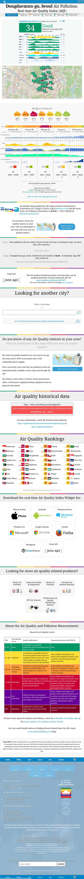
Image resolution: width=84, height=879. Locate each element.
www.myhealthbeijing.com (40, 731)
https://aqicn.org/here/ (42, 251)
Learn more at (66, 226)
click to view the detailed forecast (42, 196)
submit (61, 864)
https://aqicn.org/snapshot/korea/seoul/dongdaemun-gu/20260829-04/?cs (42, 262)
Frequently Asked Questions (17, 805)
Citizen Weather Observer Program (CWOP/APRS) (42, 838)
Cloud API (53, 544)
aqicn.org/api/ (67, 282)
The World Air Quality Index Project (66, 783)
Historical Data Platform (12, 821)
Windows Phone (65, 509)
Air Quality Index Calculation (14, 813)
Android (42, 509)
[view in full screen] (64, 21)
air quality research (13, 792)
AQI (29, 21)
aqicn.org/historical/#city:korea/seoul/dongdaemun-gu (41, 423)
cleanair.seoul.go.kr (29, 213)
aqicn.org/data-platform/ (42, 426)
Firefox (65, 527)
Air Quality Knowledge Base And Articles (18, 797)
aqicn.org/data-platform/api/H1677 (51, 280)
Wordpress (30, 544)
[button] (34, 81)
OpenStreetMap (70, 98)
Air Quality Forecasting (11, 815)
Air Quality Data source (11, 811)
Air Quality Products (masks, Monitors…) (18, 817)
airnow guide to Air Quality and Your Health (43, 721)
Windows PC (19, 527)
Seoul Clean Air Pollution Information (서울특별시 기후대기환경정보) (42, 842)
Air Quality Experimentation (13, 799)
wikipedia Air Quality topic (66, 718)
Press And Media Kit (10, 788)
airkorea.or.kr (61, 208)
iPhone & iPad (19, 509)
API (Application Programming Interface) (18, 819)
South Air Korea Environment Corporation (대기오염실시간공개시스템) (41, 840)
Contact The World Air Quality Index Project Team (21, 786)
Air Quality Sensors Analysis (13, 801)
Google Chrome (42, 527)
